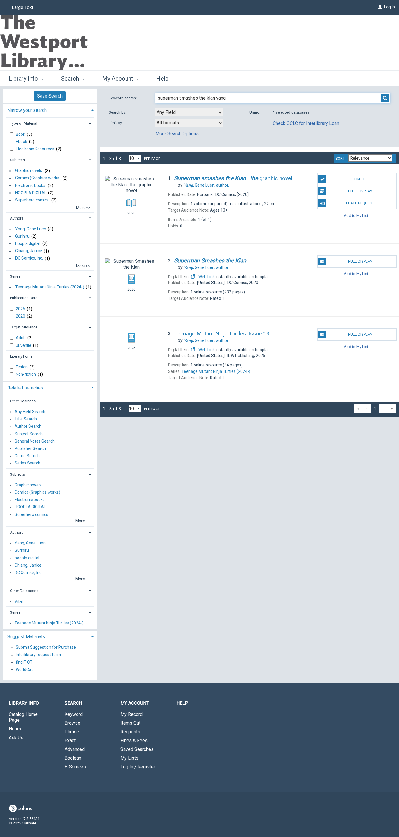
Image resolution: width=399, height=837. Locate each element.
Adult (21, 337)
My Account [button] (118, 78)
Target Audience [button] (23, 327)
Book (21, 134)
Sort (340, 158)
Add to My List (356, 215)
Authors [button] (16, 218)
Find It (360, 179)
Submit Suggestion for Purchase (46, 647)
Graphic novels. (29, 170)
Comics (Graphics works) (38, 178)
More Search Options (177, 133)
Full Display (360, 191)
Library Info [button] (24, 78)
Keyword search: (123, 98)
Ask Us (16, 737)
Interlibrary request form (38, 654)
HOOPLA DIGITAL (30, 192)
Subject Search (29, 433)
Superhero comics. (32, 200)
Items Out (130, 723)
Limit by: (116, 123)
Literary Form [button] (21, 356)
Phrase (72, 732)
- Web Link (205, 276)
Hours (15, 729)
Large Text (22, 7)
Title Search (26, 419)
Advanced (75, 749)
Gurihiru (22, 236)
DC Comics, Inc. (29, 258)
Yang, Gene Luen (30, 229)
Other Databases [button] (24, 591)
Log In (389, 7)
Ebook (22, 141)
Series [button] (15, 276)
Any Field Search (30, 411)
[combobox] (189, 112)
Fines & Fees (134, 740)
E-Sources (75, 767)
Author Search (28, 426)
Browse (72, 723)
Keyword (74, 714)
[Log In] (380, 7)
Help (182, 703)
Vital (19, 601)
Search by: (118, 112)
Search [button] (70, 78)
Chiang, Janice (28, 251)
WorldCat (24, 669)
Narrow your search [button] (27, 110)
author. (206, 185)
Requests (130, 732)
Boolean (73, 758)
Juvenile (24, 345)
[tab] (50, 109)
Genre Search (27, 456)
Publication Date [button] (23, 298)
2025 (21, 309)
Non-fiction (26, 374)
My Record (131, 714)
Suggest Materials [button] (26, 636)
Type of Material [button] (23, 123)
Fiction (22, 367)
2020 (21, 316)
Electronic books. (30, 185)
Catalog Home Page (23, 717)
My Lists (129, 758)
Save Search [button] (50, 96)
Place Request (360, 203)
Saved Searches (137, 749)
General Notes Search (35, 441)
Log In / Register (137, 767)
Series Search (27, 463)
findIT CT (24, 662)
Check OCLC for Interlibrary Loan (306, 123)
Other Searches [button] (23, 401)
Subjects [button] (17, 160)
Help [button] (163, 78)
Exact (70, 740)
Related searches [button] (25, 388)
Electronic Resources (35, 149)
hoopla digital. (28, 243)
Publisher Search (30, 448)
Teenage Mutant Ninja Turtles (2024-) (49, 287)
